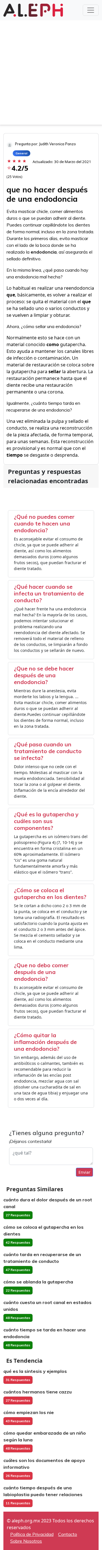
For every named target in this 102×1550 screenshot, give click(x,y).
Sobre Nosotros (26, 1541)
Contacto (67, 1534)
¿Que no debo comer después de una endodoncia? (41, 972)
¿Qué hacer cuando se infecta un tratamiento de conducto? (49, 593)
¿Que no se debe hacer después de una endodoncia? (44, 675)
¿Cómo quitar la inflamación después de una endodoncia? (45, 1042)
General (21, 153)
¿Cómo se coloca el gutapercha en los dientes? (50, 893)
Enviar (84, 1172)
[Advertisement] (51, 74)
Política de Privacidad (32, 1534)
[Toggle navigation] (91, 10)
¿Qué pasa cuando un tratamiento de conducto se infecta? (48, 751)
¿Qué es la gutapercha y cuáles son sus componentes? (46, 821)
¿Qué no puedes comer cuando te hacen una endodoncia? (44, 523)
